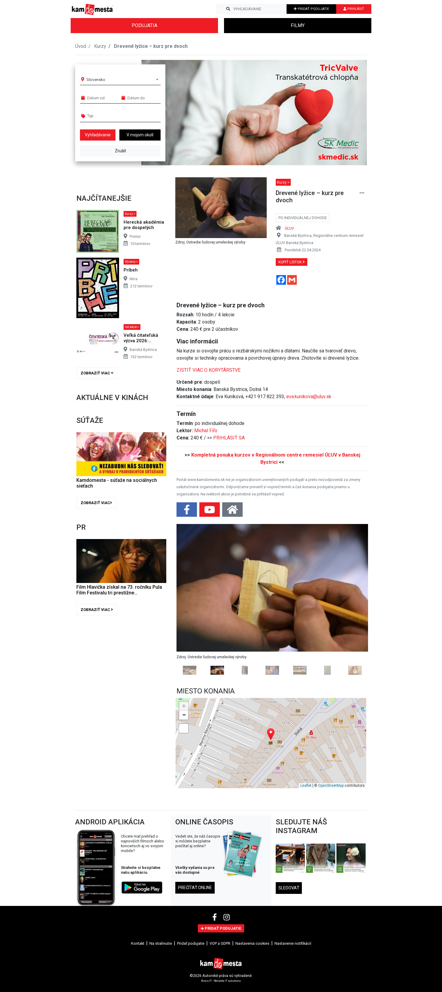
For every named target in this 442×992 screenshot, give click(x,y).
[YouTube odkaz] (210, 511)
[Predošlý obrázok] (190, 631)
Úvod (80, 46)
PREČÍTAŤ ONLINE (195, 951)
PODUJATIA (144, 25)
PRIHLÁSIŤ (355, 9)
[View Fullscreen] (183, 792)
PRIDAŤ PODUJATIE (313, 9)
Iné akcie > (132, 327)
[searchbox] (110, 116)
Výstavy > (131, 261)
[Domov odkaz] (232, 511)
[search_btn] (228, 9)
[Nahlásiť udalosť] (362, 193)
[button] (350, 112)
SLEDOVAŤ (288, 952)
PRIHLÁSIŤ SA (229, 438)
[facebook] (215, 981)
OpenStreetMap (331, 850)
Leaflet (306, 850)
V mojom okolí (140, 134)
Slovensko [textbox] (96, 79)
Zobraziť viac (96, 373)
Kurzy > (130, 213)
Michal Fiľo (205, 430)
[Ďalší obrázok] (353, 631)
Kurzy (100, 46)
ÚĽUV (289, 228)
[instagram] (226, 981)
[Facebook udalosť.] (187, 511)
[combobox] (122, 79)
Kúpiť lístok (290, 262)
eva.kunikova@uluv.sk (308, 396)
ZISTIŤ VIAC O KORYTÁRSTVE (208, 370)
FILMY (298, 25)
